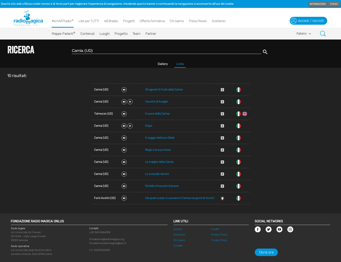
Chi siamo (177, 21)
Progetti (129, 21)
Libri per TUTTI (89, 21)
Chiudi (334, 4)
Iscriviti (177, 229)
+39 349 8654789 (100, 232)
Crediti (215, 229)
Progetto (121, 34)
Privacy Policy (219, 234)
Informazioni (318, 4)
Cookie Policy (219, 240)
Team (137, 34)
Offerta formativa (152, 21)
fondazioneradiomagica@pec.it (107, 243)
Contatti (178, 245)
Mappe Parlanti (63, 33)
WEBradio (111, 21)
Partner (150, 34)
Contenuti (87, 34)
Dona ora (266, 252)
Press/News (198, 21)
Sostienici (219, 21)
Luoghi (104, 34)
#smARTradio (63, 21)
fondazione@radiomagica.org (106, 239)
